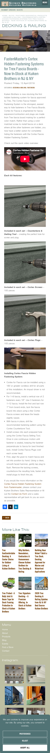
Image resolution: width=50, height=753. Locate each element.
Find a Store (7, 647)
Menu (45, 2)
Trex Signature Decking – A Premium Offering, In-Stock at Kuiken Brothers (24, 600)
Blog (11, 16)
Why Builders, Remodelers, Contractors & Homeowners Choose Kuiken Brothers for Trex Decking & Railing (24, 560)
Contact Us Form (19, 494)
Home (4, 16)
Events (5, 643)
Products (6, 636)
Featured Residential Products (31, 16)
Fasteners (31, 87)
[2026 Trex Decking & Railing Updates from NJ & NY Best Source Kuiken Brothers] (41, 578)
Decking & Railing (12, 17)
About (5, 633)
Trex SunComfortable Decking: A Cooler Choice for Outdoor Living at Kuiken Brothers (8, 559)
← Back (6, 517)
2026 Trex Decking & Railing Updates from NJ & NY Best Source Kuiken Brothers (41, 600)
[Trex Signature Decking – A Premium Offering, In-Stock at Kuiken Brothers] (25, 578)
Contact (5, 650)
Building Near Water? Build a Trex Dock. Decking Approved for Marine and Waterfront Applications (41, 560)
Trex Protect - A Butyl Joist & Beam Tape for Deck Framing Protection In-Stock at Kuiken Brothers (8, 602)
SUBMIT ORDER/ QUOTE (12, 10)
